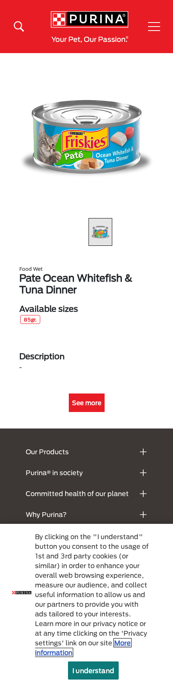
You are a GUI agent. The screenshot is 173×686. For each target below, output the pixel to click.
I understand (93, 670)
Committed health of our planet (77, 493)
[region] (86, 605)
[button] (154, 26)
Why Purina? (46, 514)
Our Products (47, 451)
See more (86, 402)
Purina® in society (54, 472)
